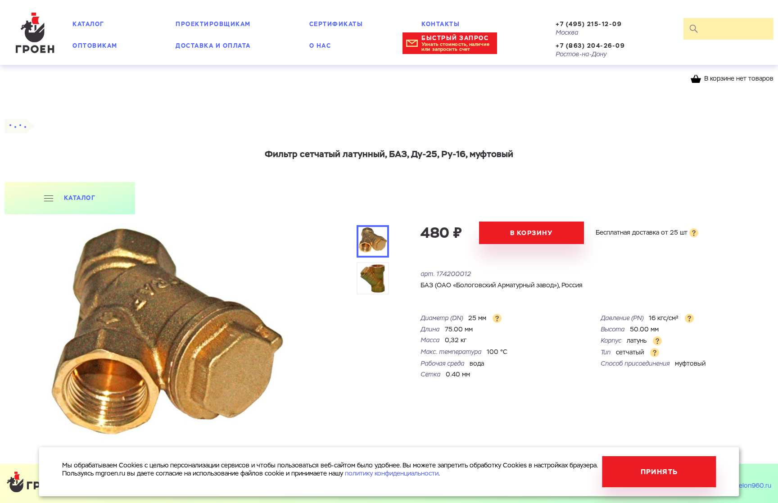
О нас (320, 46)
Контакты (440, 24)
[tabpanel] (167, 343)
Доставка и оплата (213, 46)
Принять (659, 471)
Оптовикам (95, 46)
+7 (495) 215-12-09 (589, 24)
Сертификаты (336, 24)
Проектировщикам (213, 24)
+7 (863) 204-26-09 (590, 46)
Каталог (88, 24)
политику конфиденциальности (392, 474)
